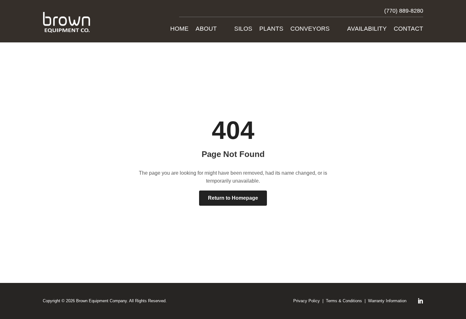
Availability (367, 29)
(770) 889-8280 (403, 11)
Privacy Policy (306, 300)
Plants (271, 29)
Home (179, 29)
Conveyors (310, 29)
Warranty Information (387, 300)
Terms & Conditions (344, 300)
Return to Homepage (233, 198)
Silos (243, 29)
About (206, 29)
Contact (408, 29)
